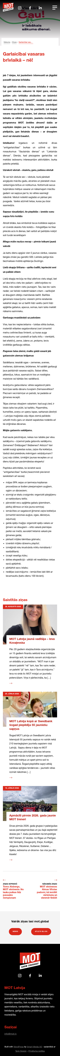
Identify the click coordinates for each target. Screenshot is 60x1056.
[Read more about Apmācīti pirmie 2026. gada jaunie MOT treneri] (30, 803)
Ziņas (14, 42)
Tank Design (21, 1051)
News (15, 931)
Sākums (7, 42)
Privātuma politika (36, 1051)
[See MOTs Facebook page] (30, 8)
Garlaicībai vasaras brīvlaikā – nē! (26, 42)
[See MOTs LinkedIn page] (40, 8)
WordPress (19, 1046)
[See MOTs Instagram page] (19, 8)
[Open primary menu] (54, 7)
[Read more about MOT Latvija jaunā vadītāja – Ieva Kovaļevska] (30, 624)
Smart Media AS (34, 1046)
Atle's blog (41, 931)
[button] (52, 1048)
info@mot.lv (10, 1033)
